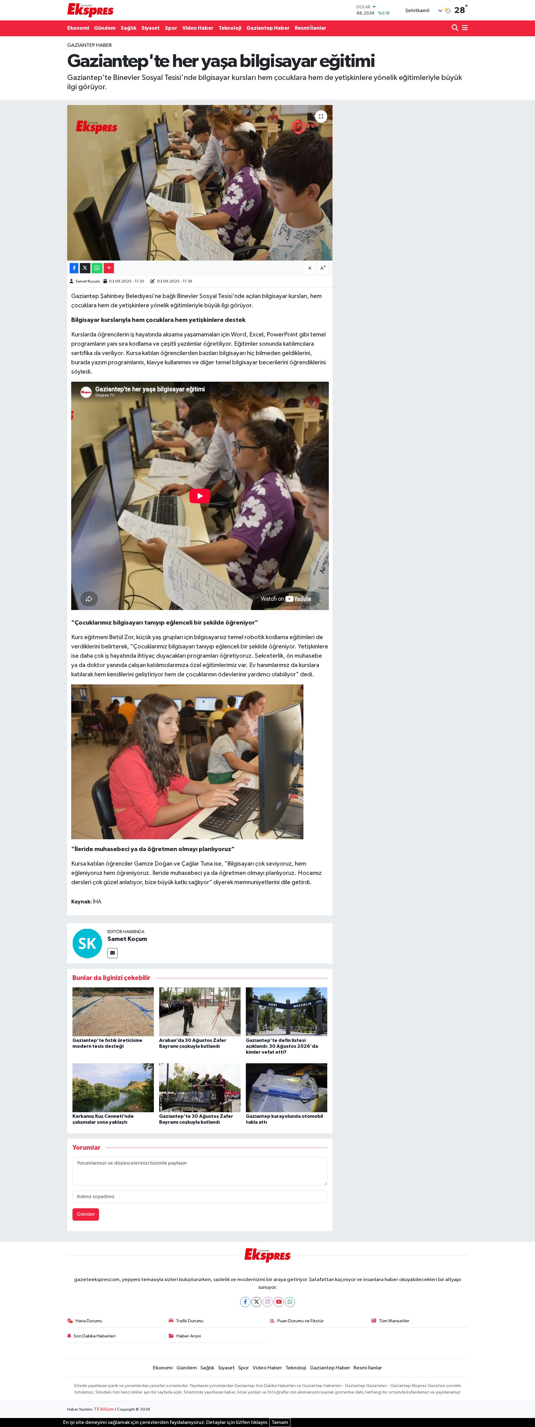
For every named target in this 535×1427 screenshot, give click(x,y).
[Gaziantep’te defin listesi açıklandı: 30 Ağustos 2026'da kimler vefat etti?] (286, 1011)
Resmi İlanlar (310, 28)
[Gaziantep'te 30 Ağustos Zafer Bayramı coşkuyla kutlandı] (200, 1087)
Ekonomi (78, 28)
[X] (256, 1302)
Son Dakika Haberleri (94, 1336)
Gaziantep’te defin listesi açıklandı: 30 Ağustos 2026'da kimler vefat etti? (282, 1046)
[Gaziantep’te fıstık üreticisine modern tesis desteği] (113, 1011)
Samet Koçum (88, 281)
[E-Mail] (112, 953)
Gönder (86, 1214)
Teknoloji (230, 28)
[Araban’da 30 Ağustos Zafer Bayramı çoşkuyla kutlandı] (200, 1011)
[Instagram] (268, 1302)
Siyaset (150, 28)
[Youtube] (279, 1302)
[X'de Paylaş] (85, 268)
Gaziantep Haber (267, 28)
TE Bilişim (104, 1409)
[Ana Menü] (463, 28)
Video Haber (197, 28)
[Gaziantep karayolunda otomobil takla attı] (286, 1087)
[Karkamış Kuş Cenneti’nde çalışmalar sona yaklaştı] (113, 1087)
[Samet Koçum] (87, 943)
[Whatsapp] (290, 1302)
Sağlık (128, 28)
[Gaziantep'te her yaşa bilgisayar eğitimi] (200, 183)
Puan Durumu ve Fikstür (300, 1321)
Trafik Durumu (189, 1321)
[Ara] (455, 28)
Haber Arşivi (188, 1336)
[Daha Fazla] (109, 268)
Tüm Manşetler (394, 1321)
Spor (171, 28)
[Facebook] (245, 1302)
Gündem (104, 28)
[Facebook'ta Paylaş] (74, 268)
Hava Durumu (89, 1321)
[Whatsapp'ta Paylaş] (97, 268)
